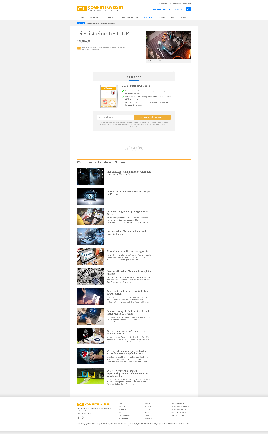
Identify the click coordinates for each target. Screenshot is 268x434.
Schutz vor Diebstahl (93, 23)
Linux (183, 17)
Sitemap (147, 409)
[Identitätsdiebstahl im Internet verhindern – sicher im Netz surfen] (90, 176)
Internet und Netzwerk (128, 17)
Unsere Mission (149, 418)
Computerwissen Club (164, 3)
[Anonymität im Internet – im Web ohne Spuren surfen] (90, 296)
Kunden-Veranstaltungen (178, 412)
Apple (173, 17)
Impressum (122, 406)
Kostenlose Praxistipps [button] (161, 9)
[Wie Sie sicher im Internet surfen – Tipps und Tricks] (90, 196)
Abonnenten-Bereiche (177, 415)
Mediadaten (148, 406)
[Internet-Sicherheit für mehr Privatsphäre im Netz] (90, 276)
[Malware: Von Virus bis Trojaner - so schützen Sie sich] (90, 336)
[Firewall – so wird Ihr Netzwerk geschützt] (90, 256)
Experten (147, 415)
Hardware (161, 17)
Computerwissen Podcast (179, 3)
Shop (189, 3)
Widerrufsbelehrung (124, 415)
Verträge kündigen (124, 418)
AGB (120, 412)
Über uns (147, 412)
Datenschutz (122, 409)
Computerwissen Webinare (179, 409)
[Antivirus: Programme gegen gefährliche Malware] (90, 216)
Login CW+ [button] (179, 9)
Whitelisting (148, 403)
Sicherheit (148, 17)
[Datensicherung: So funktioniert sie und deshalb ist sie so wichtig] (90, 316)
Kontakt (121, 403)
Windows (94, 17)
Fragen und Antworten (177, 403)
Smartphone (108, 17)
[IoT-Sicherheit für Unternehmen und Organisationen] (90, 236)
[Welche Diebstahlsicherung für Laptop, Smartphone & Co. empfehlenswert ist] (90, 356)
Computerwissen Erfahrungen (180, 406)
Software (81, 17)
